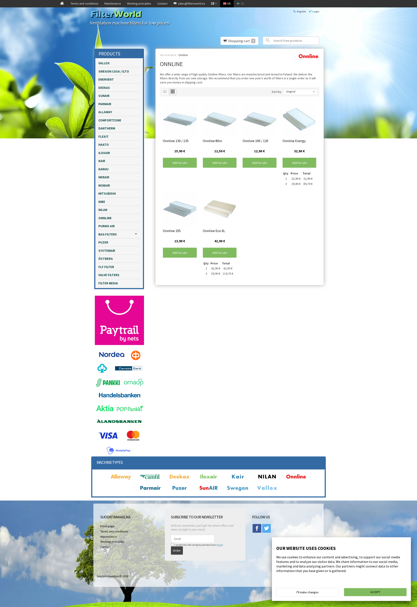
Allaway (105, 112)
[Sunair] (208, 491)
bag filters (107, 234)
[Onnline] (296, 479)
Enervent (106, 79)
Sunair (103, 96)
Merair (103, 177)
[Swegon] (237, 491)
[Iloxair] (208, 479)
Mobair (104, 185)
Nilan (102, 210)
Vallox (104, 63)
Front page (107, 526)
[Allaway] (121, 479)
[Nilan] (267, 479)
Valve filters (108, 275)
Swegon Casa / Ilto (113, 71)
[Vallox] (267, 491)
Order (177, 550)
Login (316, 11)
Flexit (103, 136)
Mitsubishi (107, 193)
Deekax (104, 88)
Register (301, 11)
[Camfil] (150, 479)
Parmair (104, 104)
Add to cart (179, 163)
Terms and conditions (84, 3)
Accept (375, 592)
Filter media (108, 283)
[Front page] (62, 3)
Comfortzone (109, 120)
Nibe (101, 202)
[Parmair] (150, 491)
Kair (101, 161)
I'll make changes (307, 592)
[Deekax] (179, 479)
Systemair (106, 251)
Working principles (139, 3)
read (219, 544)
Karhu (103, 169)
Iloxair (104, 153)
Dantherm (106, 128)
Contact (162, 3)
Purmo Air (106, 226)
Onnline (105, 218)
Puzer (103, 242)
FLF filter (106, 267)
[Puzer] (179, 491)
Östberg (105, 259)
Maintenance (112, 3)
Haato (103, 145)
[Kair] (237, 479)
